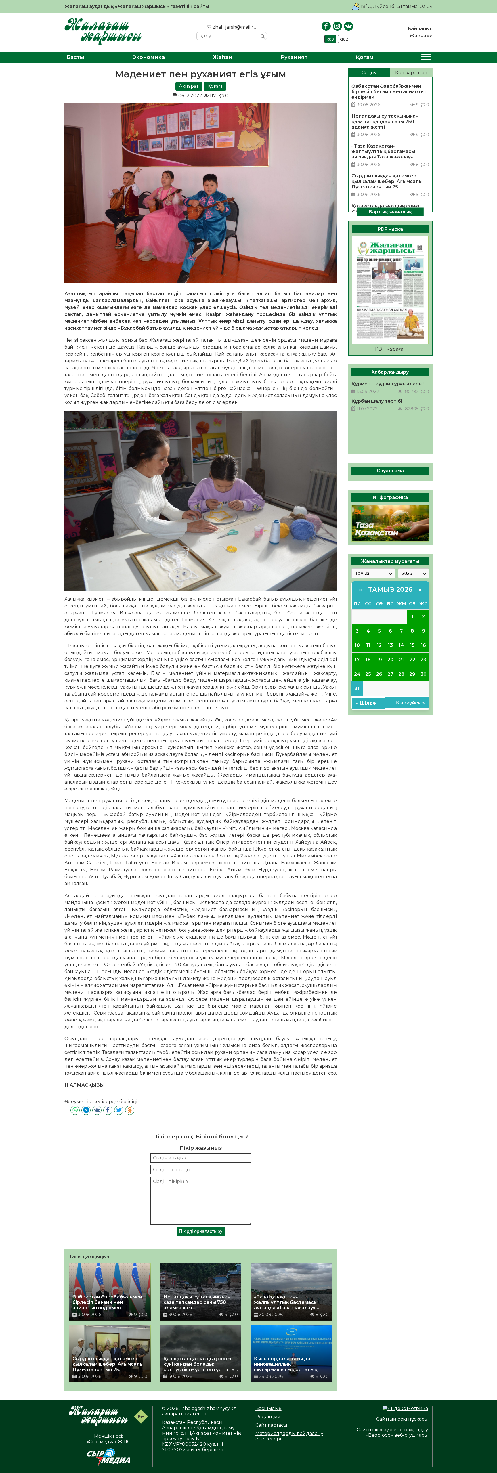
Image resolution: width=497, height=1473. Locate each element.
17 (357, 659)
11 (368, 645)
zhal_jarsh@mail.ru (234, 27)
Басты (75, 57)
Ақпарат (188, 86)
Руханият (294, 57)
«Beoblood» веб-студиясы (397, 1435)
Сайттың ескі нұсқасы (402, 1419)
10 (357, 645)
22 (412, 659)
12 (379, 645)
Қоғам (365, 57)
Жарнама (421, 36)
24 (357, 674)
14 (401, 645)
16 (423, 645)
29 (412, 674)
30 (423, 674)
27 (390, 674)
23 (423, 659)
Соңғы (369, 72)
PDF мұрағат (390, 349)
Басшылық (268, 1408)
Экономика (149, 57)
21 (401, 659)
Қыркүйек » (410, 703)
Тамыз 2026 (390, 589)
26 (379, 674)
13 (390, 645)
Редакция (267, 1416)
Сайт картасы (271, 1425)
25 (368, 674)
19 (379, 659)
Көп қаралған (411, 72)
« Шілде (366, 703)
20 (390, 659)
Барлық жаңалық (390, 211)
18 (368, 659)
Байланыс (420, 28)
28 (401, 674)
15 (412, 645)
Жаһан (222, 57)
